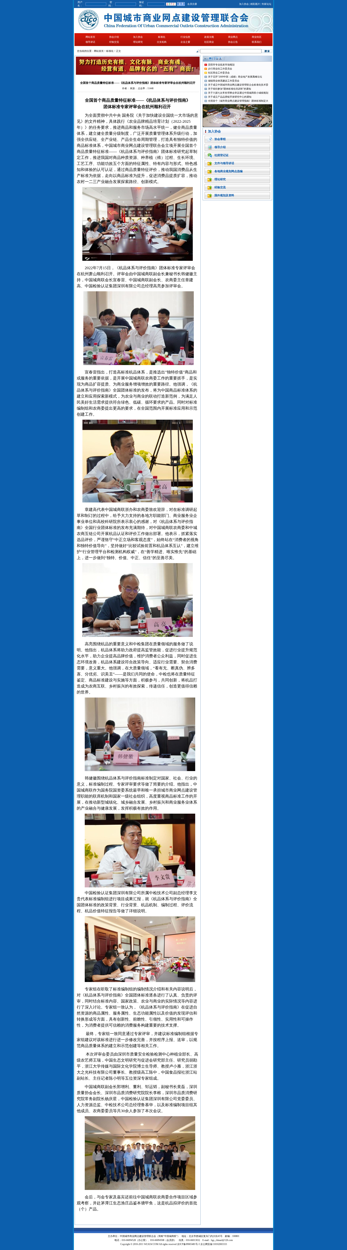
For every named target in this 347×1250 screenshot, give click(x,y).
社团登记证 (221, 155)
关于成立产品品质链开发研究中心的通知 (229, 96)
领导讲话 (90, 42)
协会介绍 (114, 37)
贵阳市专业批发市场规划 (221, 64)
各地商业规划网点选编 (228, 171)
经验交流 (114, 42)
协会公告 (233, 42)
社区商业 (209, 42)
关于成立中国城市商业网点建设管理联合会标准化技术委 (238, 84)
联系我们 (256, 42)
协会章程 (220, 139)
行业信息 (185, 37)
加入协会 (244, 4)
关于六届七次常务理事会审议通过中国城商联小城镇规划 (238, 92)
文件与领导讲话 (224, 163)
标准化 (161, 37)
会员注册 (192, 4)
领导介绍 (220, 147)
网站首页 (90, 37)
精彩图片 (255, 4)
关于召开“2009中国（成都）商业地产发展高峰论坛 (235, 76)
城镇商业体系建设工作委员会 (223, 80)
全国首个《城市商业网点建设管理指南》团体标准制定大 (238, 100)
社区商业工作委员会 (219, 72)
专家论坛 (266, 4)
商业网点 (233, 37)
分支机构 (161, 42)
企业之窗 (185, 42)
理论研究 (138, 42)
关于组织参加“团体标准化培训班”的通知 (229, 88)
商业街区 (256, 37)
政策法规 (209, 37)
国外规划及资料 (224, 195)
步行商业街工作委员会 (220, 68)
